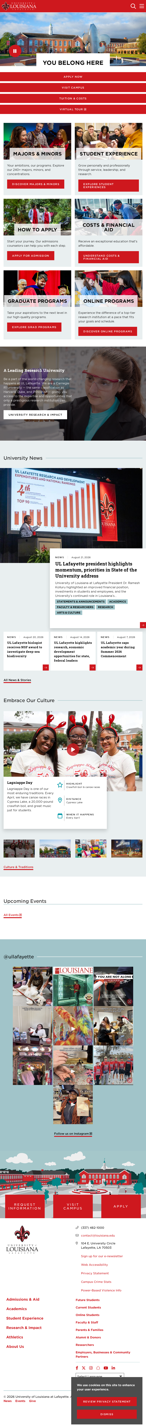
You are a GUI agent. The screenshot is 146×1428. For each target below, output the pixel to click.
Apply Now (73, 76)
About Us (15, 1346)
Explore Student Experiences (98, 186)
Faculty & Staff (87, 1322)
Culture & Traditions (18, 866)
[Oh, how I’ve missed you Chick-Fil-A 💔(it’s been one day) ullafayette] (73, 1104)
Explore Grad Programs (34, 327)
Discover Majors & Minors (35, 184)
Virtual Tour (71, 109)
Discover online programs (107, 331)
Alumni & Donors (88, 1337)
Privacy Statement (95, 1273)
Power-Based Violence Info (101, 1290)
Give (32, 1401)
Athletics (14, 1337)
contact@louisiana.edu (98, 1235)
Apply (121, 1206)
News (8, 1401)
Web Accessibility (94, 1264)
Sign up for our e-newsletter (102, 1256)
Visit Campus (73, 87)
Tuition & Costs (73, 98)
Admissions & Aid (22, 1299)
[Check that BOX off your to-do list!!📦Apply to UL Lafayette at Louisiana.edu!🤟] (32, 1026)
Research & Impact (24, 1327)
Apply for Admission (30, 255)
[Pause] (15, 51)
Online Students (87, 1315)
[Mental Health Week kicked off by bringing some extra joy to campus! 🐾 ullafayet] (32, 986)
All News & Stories (17, 679)
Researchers (85, 1344)
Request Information (24, 1206)
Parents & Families (89, 1329)
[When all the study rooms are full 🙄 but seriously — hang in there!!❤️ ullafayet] (113, 1026)
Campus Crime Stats (96, 1281)
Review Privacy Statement (107, 1401)
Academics (16, 1309)
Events (20, 1401)
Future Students (88, 1300)
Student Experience (24, 1318)
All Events (11, 914)
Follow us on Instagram (71, 1133)
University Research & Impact (35, 414)
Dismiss (106, 1414)
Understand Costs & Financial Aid (101, 257)
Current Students (88, 1307)
